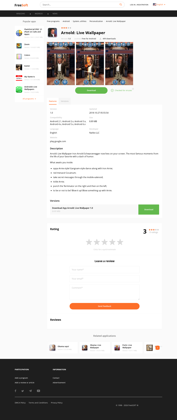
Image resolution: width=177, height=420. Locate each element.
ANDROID (39, 13)
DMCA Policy (20, 402)
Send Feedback (104, 306)
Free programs (53, 21)
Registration (142, 5)
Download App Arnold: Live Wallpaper (72, 208)
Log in (132, 5)
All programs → (29, 98)
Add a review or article (24, 382)
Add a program (21, 378)
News (55, 13)
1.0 (66, 38)
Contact (56, 378)
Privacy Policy (56, 402)
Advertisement (59, 382)
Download (91, 90)
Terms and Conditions (38, 402)
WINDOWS (20, 13)
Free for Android (89, 38)
